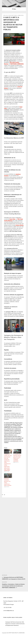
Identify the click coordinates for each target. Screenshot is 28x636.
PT (4, 494)
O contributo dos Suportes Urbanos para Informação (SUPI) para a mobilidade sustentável (17, 458)
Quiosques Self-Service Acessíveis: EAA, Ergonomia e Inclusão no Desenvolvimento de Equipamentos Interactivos (14, 623)
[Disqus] (14, 514)
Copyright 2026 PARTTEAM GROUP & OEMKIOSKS (13, 632)
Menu (14, 9)
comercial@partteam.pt (8, 610)
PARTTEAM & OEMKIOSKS (17, 15)
